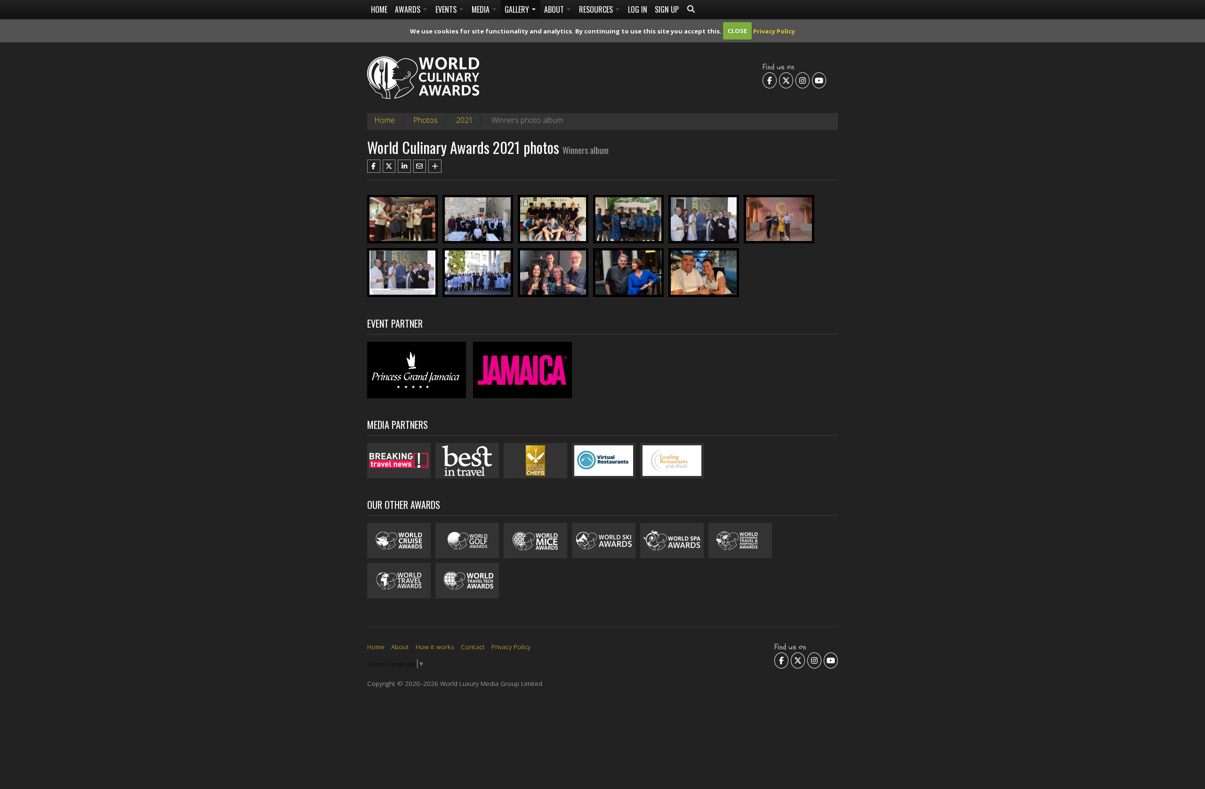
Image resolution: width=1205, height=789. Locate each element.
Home (379, 9)
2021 (464, 120)
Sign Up (667, 9)
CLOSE (737, 30)
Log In (637, 9)
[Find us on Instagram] (802, 80)
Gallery (518, 9)
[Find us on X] (786, 80)
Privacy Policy (774, 30)
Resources (597, 9)
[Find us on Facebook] (770, 80)
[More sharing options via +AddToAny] (435, 166)
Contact (473, 646)
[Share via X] (389, 166)
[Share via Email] (420, 166)
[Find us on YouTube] (819, 80)
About (555, 9)
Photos (425, 120)
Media (481, 9)
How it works (435, 646)
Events (446, 9)
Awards (408, 9)
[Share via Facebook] (374, 166)
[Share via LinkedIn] (404, 166)
